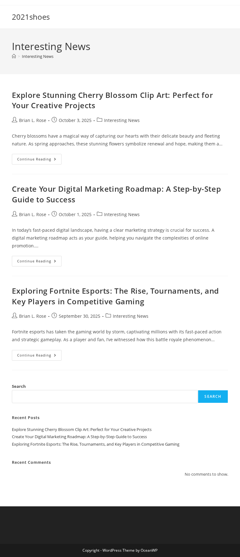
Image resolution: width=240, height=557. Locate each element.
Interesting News (37, 56)
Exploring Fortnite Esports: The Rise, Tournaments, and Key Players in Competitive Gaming (115, 296)
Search (19, 386)
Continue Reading (39, 160)
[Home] (14, 56)
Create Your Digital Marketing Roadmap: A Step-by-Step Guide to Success (79, 436)
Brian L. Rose (32, 120)
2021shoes (31, 17)
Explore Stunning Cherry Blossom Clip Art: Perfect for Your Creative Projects (82, 429)
